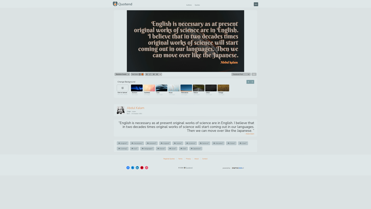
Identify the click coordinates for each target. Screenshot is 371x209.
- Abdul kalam (249, 134)
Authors (189, 5)
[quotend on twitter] (132, 167)
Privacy (188, 159)
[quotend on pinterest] (141, 167)
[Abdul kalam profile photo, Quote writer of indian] (120, 110)
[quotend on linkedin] (137, 167)
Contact (205, 159)
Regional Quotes (169, 159)
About (196, 159)
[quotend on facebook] (128, 167)
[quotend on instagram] (146, 167)
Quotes (197, 5)
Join (256, 4)
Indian (134, 111)
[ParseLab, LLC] (238, 168)
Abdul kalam (135, 108)
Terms (180, 159)
